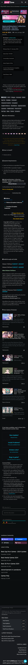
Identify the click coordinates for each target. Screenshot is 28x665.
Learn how (16, 145)
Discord (6, 539)
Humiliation (14, 105)
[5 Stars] (10, 32)
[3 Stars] (6, 32)
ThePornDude (15, 11)
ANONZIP (21, 264)
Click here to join (18, 91)
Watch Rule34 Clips (21, 654)
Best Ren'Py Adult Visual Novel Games (11, 636)
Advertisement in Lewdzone (11, 570)
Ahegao (13, 97)
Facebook (19, 539)
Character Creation (6, 103)
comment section (16, 88)
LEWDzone (13, 661)
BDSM (23, 97)
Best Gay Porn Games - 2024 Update (13, 551)
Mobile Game (10, 108)
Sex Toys (3, 111)
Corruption (14, 103)
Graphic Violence (5, 105)
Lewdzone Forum (22, 647)
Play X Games (23, 11)
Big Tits (3, 100)
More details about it (18, 218)
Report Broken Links (18, 213)
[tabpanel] (14, 203)
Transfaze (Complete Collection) (10, 207)
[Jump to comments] (25, 661)
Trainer (12, 111)
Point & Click (18, 108)
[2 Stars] (5, 32)
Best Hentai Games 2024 (9, 557)
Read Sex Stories (22, 652)
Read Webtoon (22, 650)
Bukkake (8, 100)
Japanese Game (22, 105)
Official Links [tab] (7, 193)
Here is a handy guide (7, 189)
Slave (8, 111)
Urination (17, 111)
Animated (18, 97)
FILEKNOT (15, 264)
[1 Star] (3, 32)
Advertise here (4, 11)
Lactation (3, 108)
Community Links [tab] (16, 193)
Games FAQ (5, 576)
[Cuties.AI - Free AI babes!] (14, 19)
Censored (14, 100)
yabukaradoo (12, 37)
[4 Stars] (8, 32)
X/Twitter (6, 542)
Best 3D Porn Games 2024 (10, 564)
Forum (19, 542)
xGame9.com (24, 6)
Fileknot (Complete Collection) (14, 202)
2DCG (8, 97)
